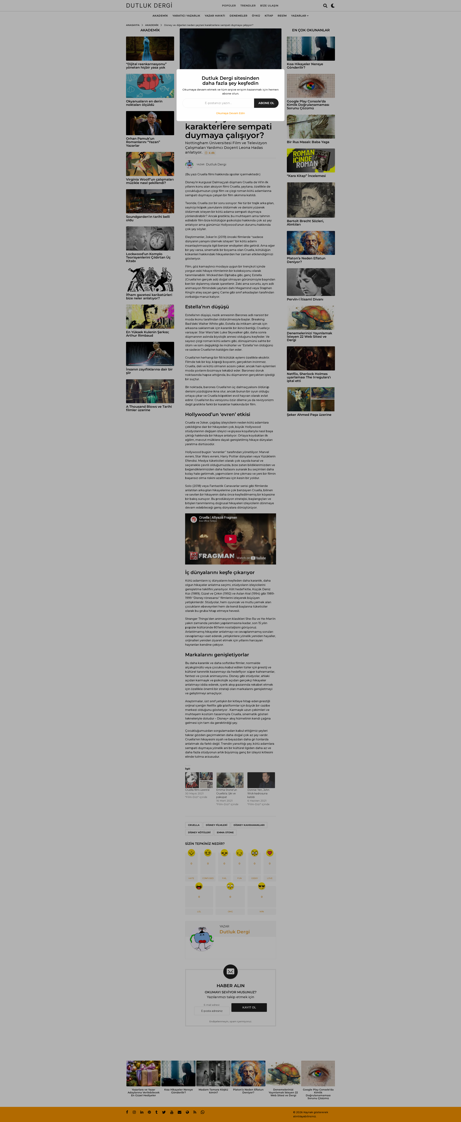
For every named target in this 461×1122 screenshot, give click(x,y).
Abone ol (266, 103)
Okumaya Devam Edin (230, 113)
